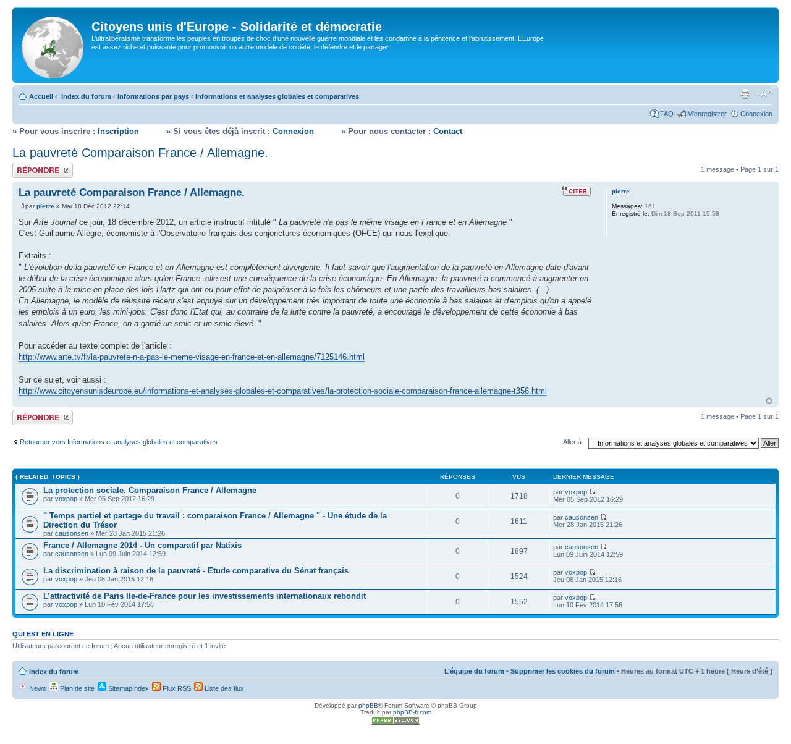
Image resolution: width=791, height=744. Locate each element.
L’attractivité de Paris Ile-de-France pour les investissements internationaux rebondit (204, 596)
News (36, 688)
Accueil (41, 96)
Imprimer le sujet (744, 93)
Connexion (756, 113)
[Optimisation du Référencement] (395, 722)
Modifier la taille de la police (763, 93)
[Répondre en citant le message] (576, 191)
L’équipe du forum (474, 671)
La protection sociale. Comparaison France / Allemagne (149, 490)
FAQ (667, 113)
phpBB (368, 705)
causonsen (71, 533)
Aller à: (573, 442)
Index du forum (86, 96)
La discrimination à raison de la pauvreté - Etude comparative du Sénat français (196, 570)
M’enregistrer (707, 113)
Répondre (27, 166)
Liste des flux (223, 688)
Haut (769, 400)
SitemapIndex (127, 688)
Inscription (118, 131)
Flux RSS (176, 688)
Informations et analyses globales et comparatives (277, 96)
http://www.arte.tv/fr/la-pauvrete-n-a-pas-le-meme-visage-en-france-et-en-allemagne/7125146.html (192, 356)
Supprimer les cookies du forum (562, 671)
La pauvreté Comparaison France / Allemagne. (140, 152)
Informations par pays (153, 96)
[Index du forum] (53, 45)
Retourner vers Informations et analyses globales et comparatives (119, 442)
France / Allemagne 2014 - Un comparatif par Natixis (142, 545)
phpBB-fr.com (412, 712)
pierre (45, 206)
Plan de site (76, 688)
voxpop (66, 498)
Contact (447, 131)
